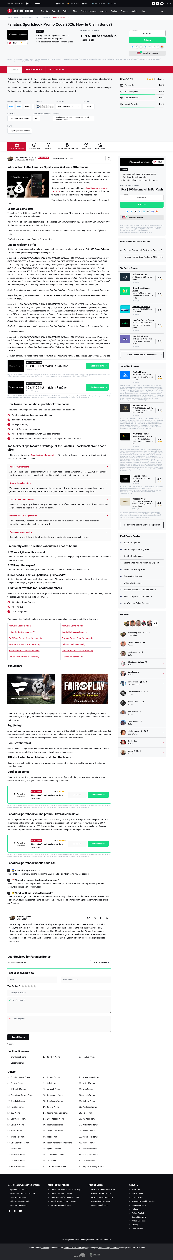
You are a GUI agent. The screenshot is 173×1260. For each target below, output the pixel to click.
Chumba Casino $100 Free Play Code (65, 1197)
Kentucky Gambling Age (72, 626)
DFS (74, 11)
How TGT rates (137, 1197)
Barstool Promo (89, 1119)
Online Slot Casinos (133, 583)
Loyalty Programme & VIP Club (67, 148)
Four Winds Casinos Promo (22, 1095)
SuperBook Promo (90, 1137)
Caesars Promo (17, 1063)
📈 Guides (60, 3)
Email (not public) (70, 979)
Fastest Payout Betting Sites (136, 549)
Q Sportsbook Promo (55, 1119)
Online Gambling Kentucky (73, 644)
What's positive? (18, 1000)
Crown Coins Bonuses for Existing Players (66, 1189)
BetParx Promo (88, 1101)
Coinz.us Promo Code (18, 1197)
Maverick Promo (53, 1089)
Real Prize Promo (140, 336)
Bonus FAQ (48, 148)
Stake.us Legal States (99, 1205)
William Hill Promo (18, 1089)
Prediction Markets (88, 11)
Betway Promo (17, 1083)
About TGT (136, 1189)
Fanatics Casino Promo (20, 1077)
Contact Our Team (139, 1205)
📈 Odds (85, 3)
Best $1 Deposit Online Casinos (138, 596)
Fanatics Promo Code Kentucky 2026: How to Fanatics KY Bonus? (144, 257)
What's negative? (18, 1019)
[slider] (28, 986)
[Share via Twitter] (107, 918)
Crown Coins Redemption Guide (103, 1189)
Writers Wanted (138, 1213)
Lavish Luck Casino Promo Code (22, 1193)
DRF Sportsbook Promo (56, 1167)
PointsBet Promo (89, 1107)
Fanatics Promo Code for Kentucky (24, 650)
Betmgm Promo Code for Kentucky (77, 638)
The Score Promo (18, 1155)
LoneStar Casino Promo (143, 320)
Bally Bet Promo (17, 1125)
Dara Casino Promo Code (100, 1201)
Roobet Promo (88, 1131)
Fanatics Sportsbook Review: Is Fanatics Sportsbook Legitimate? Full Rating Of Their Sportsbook (144, 250)
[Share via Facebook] (101, 918)
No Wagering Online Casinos (136, 603)
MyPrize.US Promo (141, 306)
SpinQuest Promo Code (19, 1189)
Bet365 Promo (88, 1143)
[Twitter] (157, 3)
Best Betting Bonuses (133, 556)
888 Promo (15, 1113)
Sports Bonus (86, 148)
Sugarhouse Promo (55, 1125)
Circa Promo (87, 1089)
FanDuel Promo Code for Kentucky (24, 644)
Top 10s (44, 11)
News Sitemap (137, 1229)
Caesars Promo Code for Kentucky (77, 650)
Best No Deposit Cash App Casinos (140, 589)
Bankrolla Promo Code (18, 1205)
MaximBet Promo (89, 1149)
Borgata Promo (53, 1077)
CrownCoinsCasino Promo (140, 289)
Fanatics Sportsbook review (43, 455)
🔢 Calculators (98, 3)
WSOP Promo (16, 1131)
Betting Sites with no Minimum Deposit (141, 563)
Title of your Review (17, 993)
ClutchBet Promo (18, 1161)
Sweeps (103, 11)
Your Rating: (13, 986)
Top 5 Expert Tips (34, 148)
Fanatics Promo (139, 476)
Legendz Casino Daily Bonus (102, 1197)
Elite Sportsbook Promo (21, 1143)
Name (12, 979)
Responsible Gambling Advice (143, 1201)
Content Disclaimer (139, 1217)
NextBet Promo (17, 1107)
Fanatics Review (45, 18)
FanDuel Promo (88, 1057)
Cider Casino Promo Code (19, 1201)
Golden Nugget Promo (91, 1077)
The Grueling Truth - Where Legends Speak (22, 18)
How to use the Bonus (16, 148)
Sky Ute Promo (88, 1095)
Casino (114, 11)
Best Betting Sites (132, 542)
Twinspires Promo (90, 1155)
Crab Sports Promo (55, 1101)
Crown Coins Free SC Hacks (61, 1193)
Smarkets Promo (18, 1101)
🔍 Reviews (112, 3)
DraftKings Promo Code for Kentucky (25, 638)
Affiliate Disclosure (139, 1221)
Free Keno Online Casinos (101, 1193)
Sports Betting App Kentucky (75, 632)
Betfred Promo (88, 1083)
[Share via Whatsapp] (95, 918)
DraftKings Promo (18, 1057)
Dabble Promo (53, 1137)
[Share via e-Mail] (88, 918)
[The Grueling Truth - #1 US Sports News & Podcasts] (23, 11)
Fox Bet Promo (88, 1161)
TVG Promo (51, 1161)
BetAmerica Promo (19, 1119)
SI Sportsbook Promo (55, 1155)
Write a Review (100, 962)
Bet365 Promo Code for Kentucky (24, 657)
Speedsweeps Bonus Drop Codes (63, 1201)
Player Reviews (100, 148)
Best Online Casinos (133, 576)
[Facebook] (153, 3)
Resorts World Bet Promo (57, 1113)
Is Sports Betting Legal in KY (21, 632)
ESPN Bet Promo (18, 1167)
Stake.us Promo (139, 274)
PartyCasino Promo (55, 1131)
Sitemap (135, 1225)
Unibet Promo (52, 1083)
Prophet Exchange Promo (93, 1167)
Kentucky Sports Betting (20, 626)
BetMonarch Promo (55, 1095)
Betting (66, 11)
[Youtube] (162, 3)
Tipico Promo (88, 1113)
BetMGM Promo (53, 1057)
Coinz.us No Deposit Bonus (61, 1205)
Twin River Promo (18, 1137)
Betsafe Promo (53, 1107)
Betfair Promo (17, 1149)
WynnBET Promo (54, 1149)
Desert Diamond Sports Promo (59, 1143)
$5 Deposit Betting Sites (134, 569)
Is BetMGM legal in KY (72, 657)
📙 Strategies (73, 3)
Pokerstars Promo (90, 1125)
